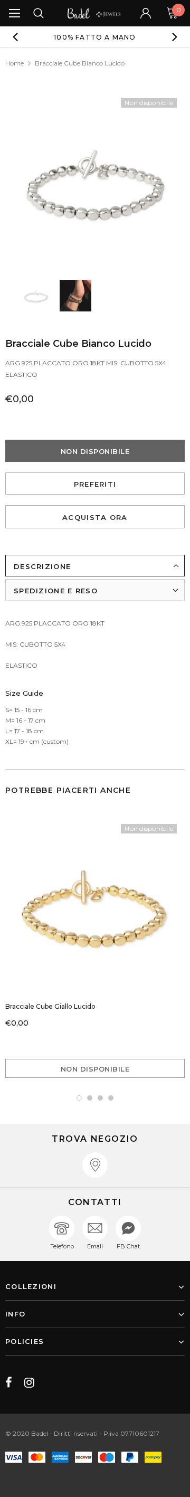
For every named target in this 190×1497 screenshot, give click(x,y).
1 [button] (79, 1098)
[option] (95, 37)
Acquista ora (95, 517)
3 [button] (100, 1098)
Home (14, 63)
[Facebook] (8, 1382)
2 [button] (89, 1098)
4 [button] (110, 1098)
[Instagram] (29, 1382)
